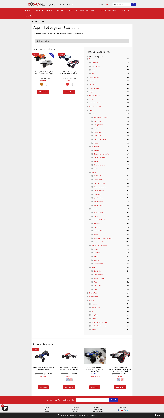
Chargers (92, 81)
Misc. (93, 70)
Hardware (94, 62)
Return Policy (75, 409)
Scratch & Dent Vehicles (99, 322)
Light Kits (97, 128)
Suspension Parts (99, 242)
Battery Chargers (94, 77)
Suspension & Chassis (87, 10)
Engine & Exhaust (94, 95)
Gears (91, 99)
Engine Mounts (99, 190)
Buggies (94, 304)
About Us (47, 407)
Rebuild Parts (98, 201)
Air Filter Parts (98, 176)
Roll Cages (97, 136)
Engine (38, 10)
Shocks (96, 234)
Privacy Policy (75, 411)
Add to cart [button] (43, 387)
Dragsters (94, 315)
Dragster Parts (94, 88)
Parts (91, 110)
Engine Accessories (100, 187)
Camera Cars (95, 308)
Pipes (96, 216)
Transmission (98, 264)
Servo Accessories (99, 165)
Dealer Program (98, 409)
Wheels (124, 10)
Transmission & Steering (108, 10)
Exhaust (71, 10)
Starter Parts (98, 205)
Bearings (97, 223)
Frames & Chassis (99, 231)
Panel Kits (97, 132)
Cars (92, 311)
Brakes (96, 249)
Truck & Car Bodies (100, 139)
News (46, 409)
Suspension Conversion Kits (103, 238)
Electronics (59, 10)
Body (48, 10)
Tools (93, 73)
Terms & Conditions (97, 411)
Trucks (93, 329)
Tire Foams (97, 286)
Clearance (92, 84)
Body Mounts (98, 121)
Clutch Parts (98, 180)
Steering (97, 260)
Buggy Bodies (98, 125)
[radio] (41, 84)
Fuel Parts (97, 194)
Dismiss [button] (159, 415)
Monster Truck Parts (95, 106)
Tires (95, 289)
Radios (96, 161)
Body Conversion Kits (101, 117)
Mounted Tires (98, 275)
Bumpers (97, 227)
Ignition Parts (98, 198)
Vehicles (27, 10)
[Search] (133, 4)
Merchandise (95, 66)
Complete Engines (100, 183)
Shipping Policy (75, 407)
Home (35, 21)
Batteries (97, 150)
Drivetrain (97, 253)
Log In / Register (52, 5)
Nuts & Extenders (99, 278)
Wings (96, 143)
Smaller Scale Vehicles (98, 326)
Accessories (28, 16)
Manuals (62, 5)
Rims (95, 282)
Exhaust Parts (98, 212)
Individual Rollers (94, 103)
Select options (43, 92)
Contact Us (70, 5)
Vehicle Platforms (98, 407)
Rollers (93, 319)
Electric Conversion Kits (102, 154)
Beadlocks (97, 271)
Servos (96, 169)
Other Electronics (100, 158)
